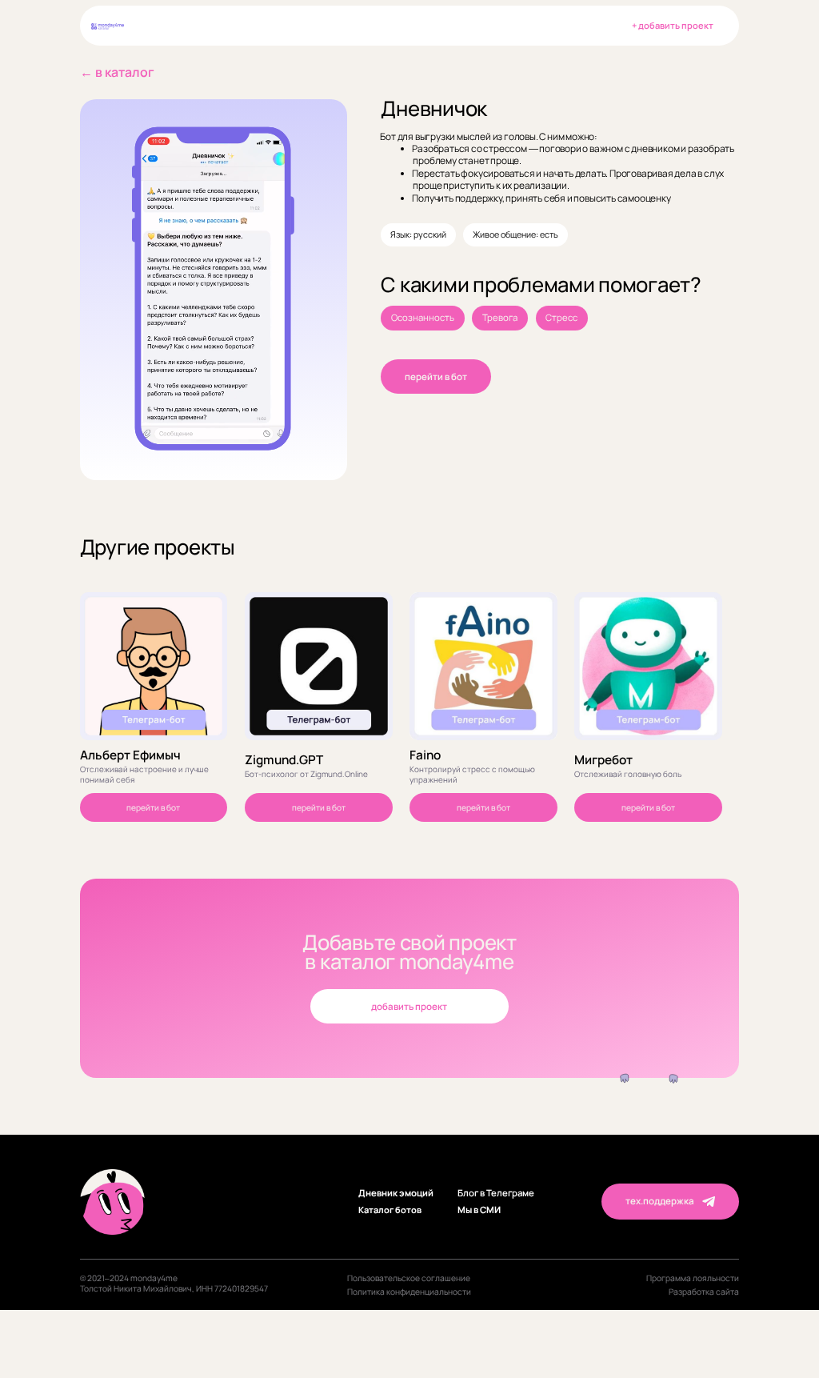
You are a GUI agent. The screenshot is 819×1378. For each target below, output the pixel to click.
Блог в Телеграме (495, 1193)
